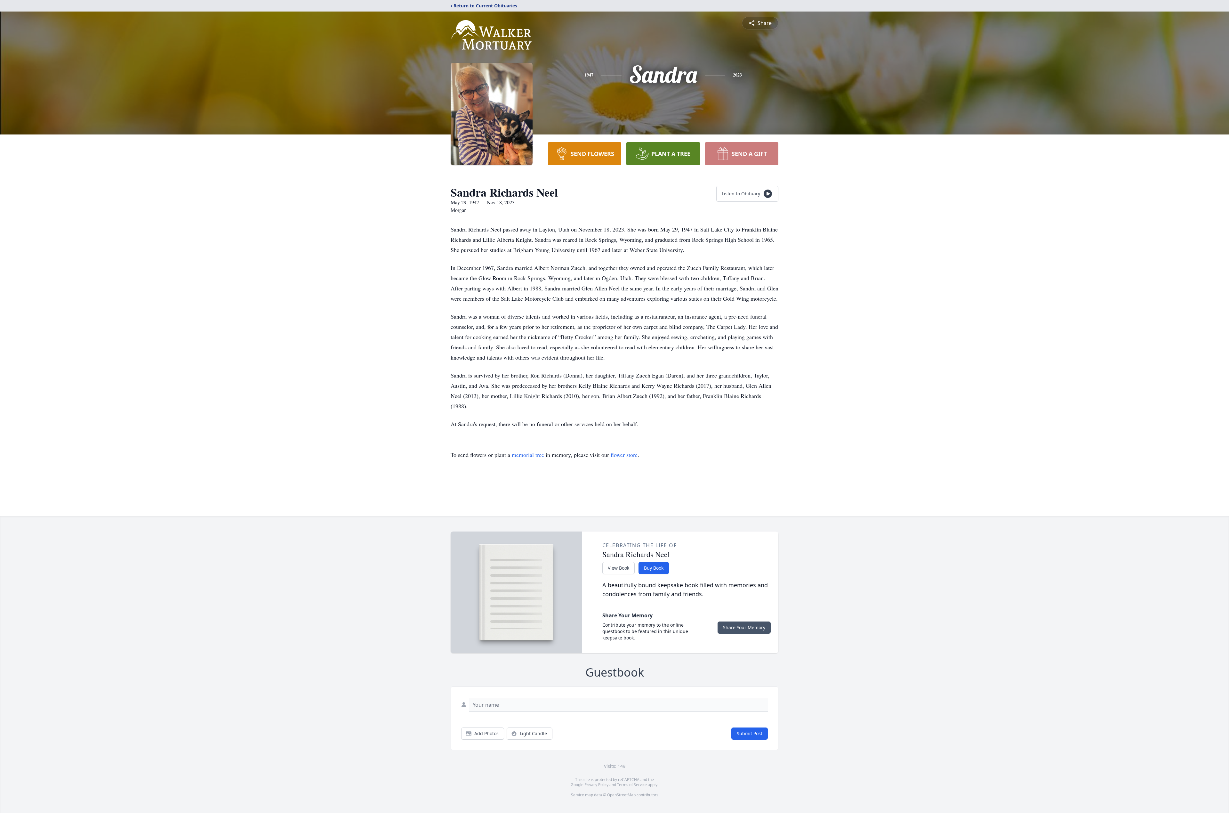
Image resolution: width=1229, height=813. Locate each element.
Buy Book (653, 568)
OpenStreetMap (621, 795)
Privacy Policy (596, 784)
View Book (618, 568)
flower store (624, 455)
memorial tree (528, 455)
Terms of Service (632, 784)
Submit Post (749, 733)
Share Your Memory (744, 627)
